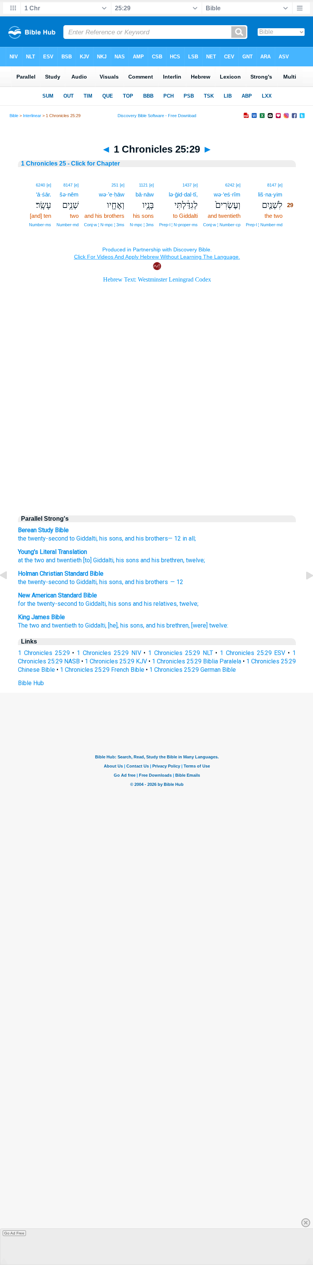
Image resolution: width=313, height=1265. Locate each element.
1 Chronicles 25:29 (44, 653)
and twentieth (63, 560)
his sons (119, 603)
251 (114, 185)
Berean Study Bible (43, 530)
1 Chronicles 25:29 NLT (180, 653)
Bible (14, 115)
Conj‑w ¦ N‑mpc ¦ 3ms (104, 224)
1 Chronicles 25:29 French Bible (102, 669)
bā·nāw (145, 194)
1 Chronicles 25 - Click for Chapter (70, 163)
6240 (40, 185)
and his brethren (161, 560)
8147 (271, 185)
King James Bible (41, 617)
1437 (187, 185)
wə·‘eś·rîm (227, 194)
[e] (280, 185)
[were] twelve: (209, 625)
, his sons (126, 560)
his (103, 582)
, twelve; (194, 560)
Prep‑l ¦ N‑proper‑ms (178, 224)
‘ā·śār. (43, 194)
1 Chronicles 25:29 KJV (116, 661)
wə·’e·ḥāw (111, 194)
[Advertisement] (157, 444)
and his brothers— (149, 538)
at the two (31, 560)
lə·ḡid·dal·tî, (183, 194)
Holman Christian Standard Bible (60, 573)
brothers (156, 582)
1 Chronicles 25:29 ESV (252, 653)
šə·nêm (69, 194)
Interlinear (32, 115)
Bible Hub (31, 683)
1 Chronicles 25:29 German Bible (192, 669)
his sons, (111, 538)
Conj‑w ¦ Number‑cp (221, 224)
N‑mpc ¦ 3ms (142, 224)
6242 (229, 185)
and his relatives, (155, 603)
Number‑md (67, 224)
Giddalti (86, 582)
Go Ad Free (14, 1233)
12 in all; (185, 538)
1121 (143, 185)
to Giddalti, (83, 538)
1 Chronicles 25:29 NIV (109, 653)
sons (115, 582)
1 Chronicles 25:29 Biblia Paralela (196, 661)
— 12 (176, 582)
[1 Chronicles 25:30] (303, 592)
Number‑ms (40, 224)
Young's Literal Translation (52, 551)
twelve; (188, 603)
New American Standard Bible (57, 595)
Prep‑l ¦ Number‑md (264, 224)
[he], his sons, (126, 625)
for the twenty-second (47, 603)
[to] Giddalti (97, 560)
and (129, 582)
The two (28, 625)
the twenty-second (43, 538)
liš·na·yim (270, 194)
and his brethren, (168, 625)
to (72, 582)
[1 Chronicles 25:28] (9, 592)
